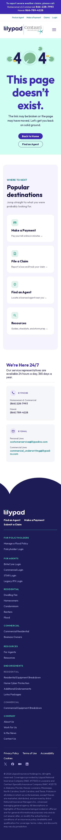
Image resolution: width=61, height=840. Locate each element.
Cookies (8, 758)
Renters (8, 611)
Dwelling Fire (11, 594)
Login (54, 17)
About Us (9, 721)
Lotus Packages (12, 694)
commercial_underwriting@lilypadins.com (30, 452)
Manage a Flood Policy (16, 543)
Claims (47, 17)
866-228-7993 (45, 6)
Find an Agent (18, 17)
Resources (9, 657)
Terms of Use (30, 753)
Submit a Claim (13, 524)
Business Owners (13, 637)
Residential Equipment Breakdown (22, 677)
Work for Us (10, 727)
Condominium (11, 606)
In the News (10, 733)
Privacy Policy (11, 753)
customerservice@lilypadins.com (29, 441)
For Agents (10, 652)
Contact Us (10, 738)
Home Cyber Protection (16, 683)
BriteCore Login (12, 564)
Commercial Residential (16, 631)
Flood (7, 617)
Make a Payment (34, 17)
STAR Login (10, 575)
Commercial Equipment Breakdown (23, 707)
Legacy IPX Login (13, 581)
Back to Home (30, 136)
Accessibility (47, 753)
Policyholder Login (13, 549)
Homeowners (11, 600)
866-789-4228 (34, 10)
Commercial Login (13, 569)
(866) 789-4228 (19, 412)
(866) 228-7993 (19, 403)
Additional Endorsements (17, 688)
